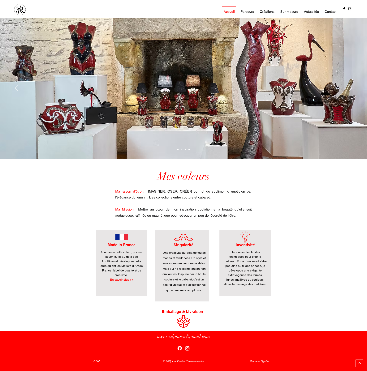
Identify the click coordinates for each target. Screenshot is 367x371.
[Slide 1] (178, 149)
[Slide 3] (185, 149)
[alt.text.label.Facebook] (344, 9)
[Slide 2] (181, 149)
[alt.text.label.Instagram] (350, 9)
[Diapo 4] (189, 149)
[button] (267, 10)
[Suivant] (350, 88)
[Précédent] (16, 88)
